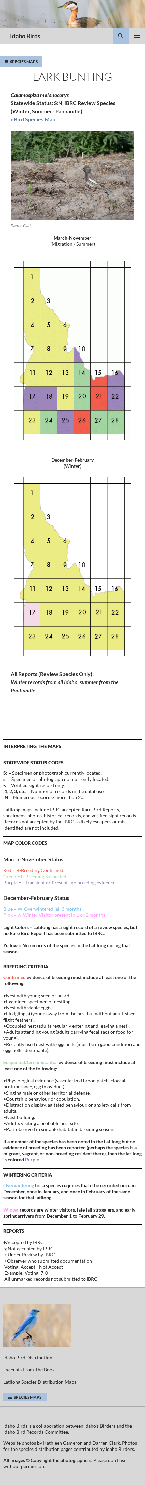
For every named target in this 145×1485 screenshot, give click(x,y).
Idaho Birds (25, 36)
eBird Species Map (33, 119)
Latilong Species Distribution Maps (39, 1382)
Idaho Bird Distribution (27, 1357)
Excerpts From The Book (29, 1369)
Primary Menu (137, 36)
